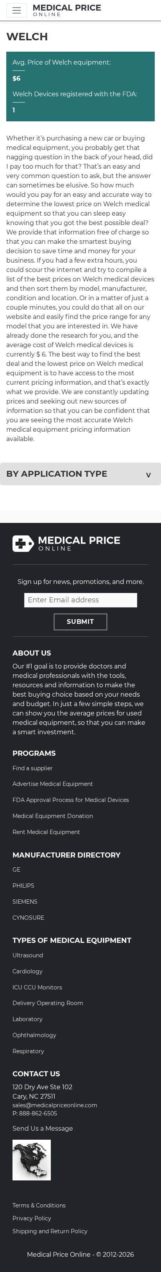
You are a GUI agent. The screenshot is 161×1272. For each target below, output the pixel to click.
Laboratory (28, 1019)
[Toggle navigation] (16, 10)
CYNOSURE (28, 917)
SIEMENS (25, 901)
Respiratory (28, 1051)
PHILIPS (23, 885)
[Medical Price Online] (67, 10)
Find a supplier (33, 768)
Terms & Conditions (39, 1205)
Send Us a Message (43, 1128)
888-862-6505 (38, 1113)
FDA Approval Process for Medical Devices (71, 800)
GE (16, 869)
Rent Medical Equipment (46, 832)
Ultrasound (28, 955)
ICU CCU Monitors (37, 987)
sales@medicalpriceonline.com (55, 1105)
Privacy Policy (32, 1218)
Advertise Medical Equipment (53, 783)
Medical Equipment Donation (53, 816)
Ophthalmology (34, 1035)
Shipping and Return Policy (50, 1231)
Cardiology (28, 971)
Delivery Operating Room (48, 1003)
